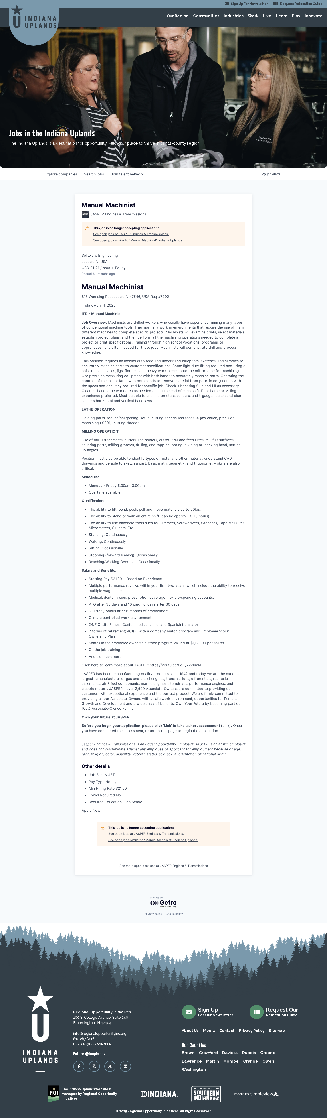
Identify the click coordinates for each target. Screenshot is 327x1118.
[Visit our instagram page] (94, 1066)
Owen (268, 1061)
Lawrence (192, 1061)
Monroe (231, 1061)
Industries (234, 16)
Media (209, 1030)
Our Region (178, 16)
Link (225, 725)
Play (296, 16)
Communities (206, 16)
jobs (94, 174)
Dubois (249, 1052)
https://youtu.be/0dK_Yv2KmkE (176, 665)
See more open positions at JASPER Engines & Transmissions (163, 866)
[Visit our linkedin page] (125, 1066)
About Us (190, 1030)
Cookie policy (174, 913)
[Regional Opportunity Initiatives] (33, 16)
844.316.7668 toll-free (92, 1044)
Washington (194, 1069)
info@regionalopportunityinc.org (99, 1033)
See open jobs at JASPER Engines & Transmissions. (131, 234)
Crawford (208, 1052)
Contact (226, 1030)
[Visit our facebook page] (78, 1066)
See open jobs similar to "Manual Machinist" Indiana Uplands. (138, 240)
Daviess (230, 1052)
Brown (188, 1052)
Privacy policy (153, 913)
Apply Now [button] (91, 810)
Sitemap (277, 1030)
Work (253, 16)
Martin (212, 1061)
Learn (281, 16)
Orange (250, 1061)
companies (61, 174)
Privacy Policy (251, 1030)
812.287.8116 (84, 1039)
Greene (267, 1052)
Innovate (314, 16)
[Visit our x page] (109, 1066)
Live (267, 16)
